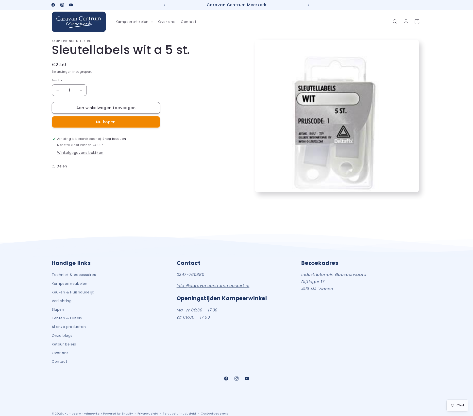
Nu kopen (106, 122)
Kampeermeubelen (69, 283)
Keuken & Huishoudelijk (73, 291)
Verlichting (62, 300)
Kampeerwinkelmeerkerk (83, 414)
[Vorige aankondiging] (164, 5)
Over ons (60, 352)
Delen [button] (62, 166)
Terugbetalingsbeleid (179, 413)
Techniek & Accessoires (74, 274)
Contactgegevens (215, 413)
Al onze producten (69, 326)
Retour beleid (64, 344)
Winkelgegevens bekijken (80, 152)
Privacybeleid (147, 413)
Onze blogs (62, 335)
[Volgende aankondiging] (308, 5)
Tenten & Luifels (67, 317)
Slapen (58, 309)
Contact (59, 361)
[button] (134, 22)
